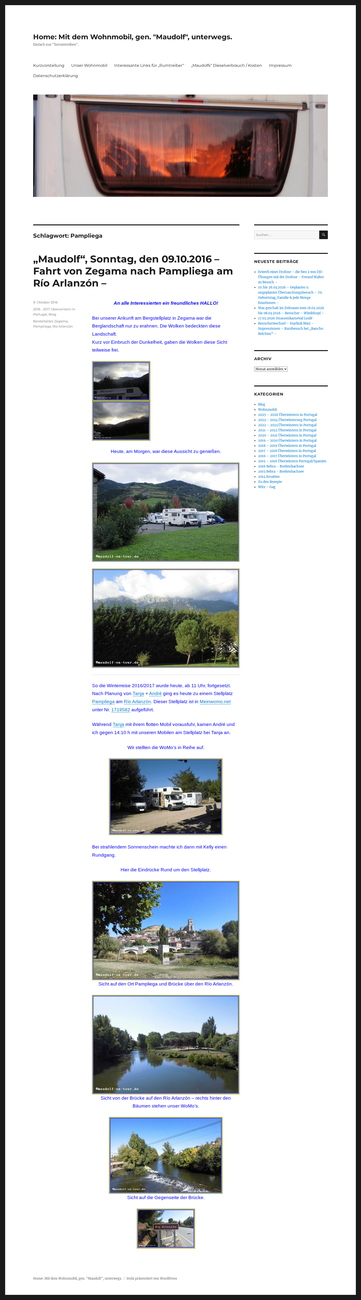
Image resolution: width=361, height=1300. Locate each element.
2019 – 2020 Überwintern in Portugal (287, 440)
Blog (52, 314)
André (155, 693)
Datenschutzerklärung (55, 75)
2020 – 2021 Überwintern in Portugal (287, 435)
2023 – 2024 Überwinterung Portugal (287, 420)
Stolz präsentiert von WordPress (151, 1278)
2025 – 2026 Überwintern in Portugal (287, 415)
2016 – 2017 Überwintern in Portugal (287, 456)
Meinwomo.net (215, 701)
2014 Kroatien (269, 477)
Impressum (280, 65)
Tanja (138, 693)
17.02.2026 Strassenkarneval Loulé (285, 318)
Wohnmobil (267, 410)
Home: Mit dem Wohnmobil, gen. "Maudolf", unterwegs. (132, 37)
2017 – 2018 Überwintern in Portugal (287, 451)
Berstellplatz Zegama (50, 321)
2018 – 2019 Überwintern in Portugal (287, 446)
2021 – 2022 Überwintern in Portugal (287, 430)
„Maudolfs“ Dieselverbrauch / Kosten (226, 65)
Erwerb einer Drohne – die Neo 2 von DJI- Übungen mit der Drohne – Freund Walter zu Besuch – (291, 277)
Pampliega (103, 701)
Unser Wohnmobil (89, 65)
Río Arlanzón (137, 701)
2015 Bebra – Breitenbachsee (281, 471)
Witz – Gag (267, 487)
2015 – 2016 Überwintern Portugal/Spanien (292, 461)
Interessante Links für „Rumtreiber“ (149, 65)
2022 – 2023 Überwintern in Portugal (287, 425)
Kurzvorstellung (48, 65)
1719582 (120, 709)
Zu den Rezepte (270, 482)
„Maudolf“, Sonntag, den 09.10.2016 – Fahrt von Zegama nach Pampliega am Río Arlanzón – (133, 271)
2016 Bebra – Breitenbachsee (281, 466)
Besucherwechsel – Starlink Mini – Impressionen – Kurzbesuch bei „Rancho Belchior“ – (290, 328)
